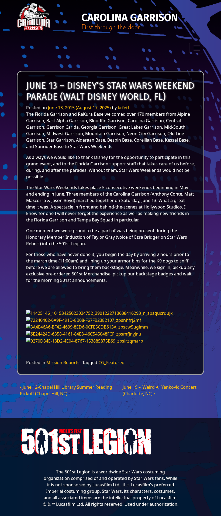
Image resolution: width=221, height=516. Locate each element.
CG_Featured (111, 362)
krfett (123, 108)
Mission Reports (63, 362)
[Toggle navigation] (196, 48)
